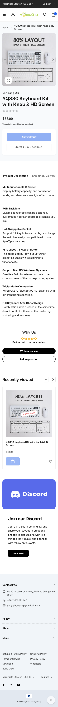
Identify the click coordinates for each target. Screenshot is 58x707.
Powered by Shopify (35, 702)
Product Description (15, 175)
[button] (4, 14)
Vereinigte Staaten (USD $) (16, 3)
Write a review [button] (29, 351)
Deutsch (47, 3)
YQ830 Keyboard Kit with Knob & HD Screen (27, 444)
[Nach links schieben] (5, 59)
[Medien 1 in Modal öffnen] (29, 59)
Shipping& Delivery (43, 175)
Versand (5, 124)
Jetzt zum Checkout (29, 147)
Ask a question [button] (29, 359)
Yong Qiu (10, 92)
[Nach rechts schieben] (53, 59)
